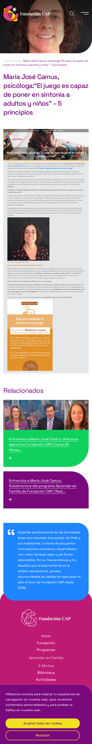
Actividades (46, 679)
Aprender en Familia (46, 657)
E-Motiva (46, 665)
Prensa (16, 61)
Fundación (46, 643)
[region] (46, 714)
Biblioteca (46, 672)
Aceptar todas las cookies (42, 723)
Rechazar (43, 735)
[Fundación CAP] (26, 13)
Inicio (6, 61)
